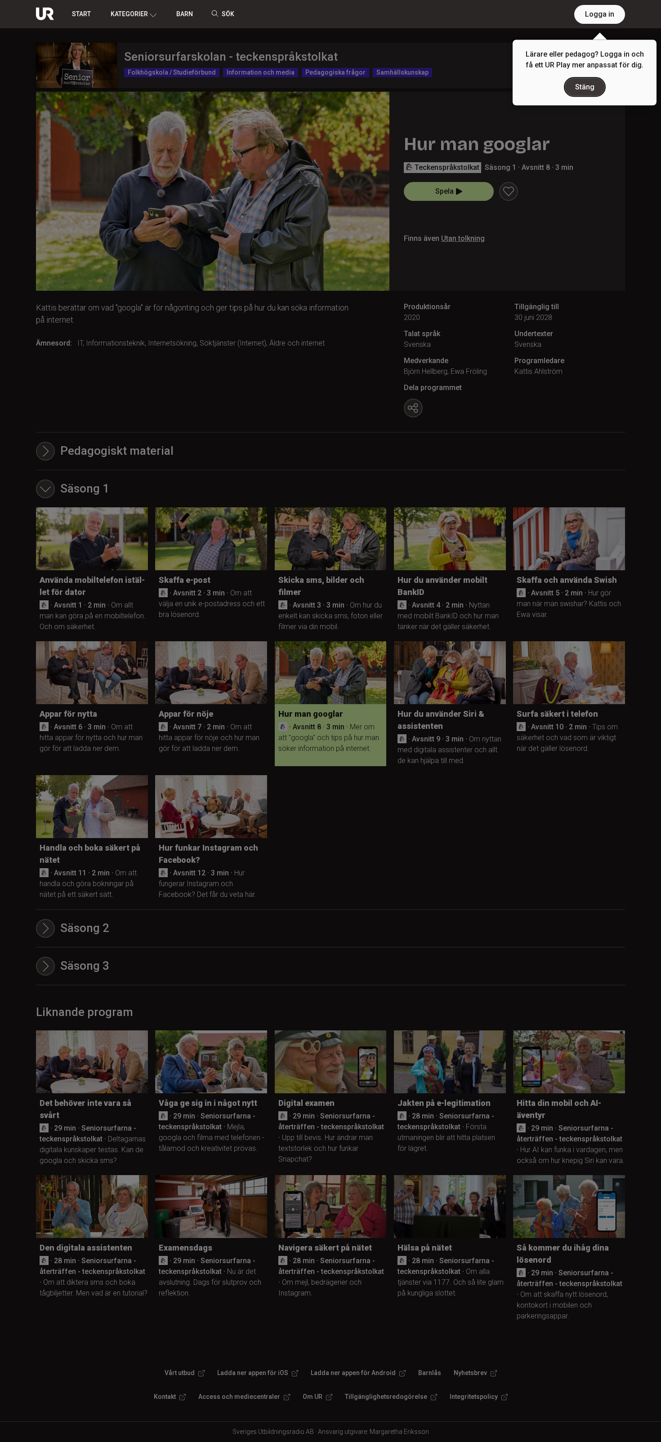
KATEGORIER (129, 14)
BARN (184, 14)
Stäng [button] (584, 87)
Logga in (599, 14)
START (81, 14)
